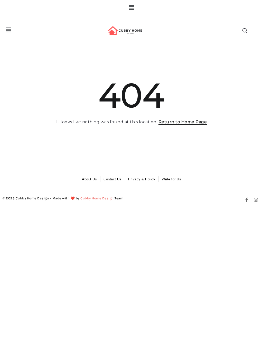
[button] (131, 7)
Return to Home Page (182, 121)
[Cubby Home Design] (126, 30)
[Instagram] (256, 199)
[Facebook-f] (246, 199)
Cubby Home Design (97, 198)
